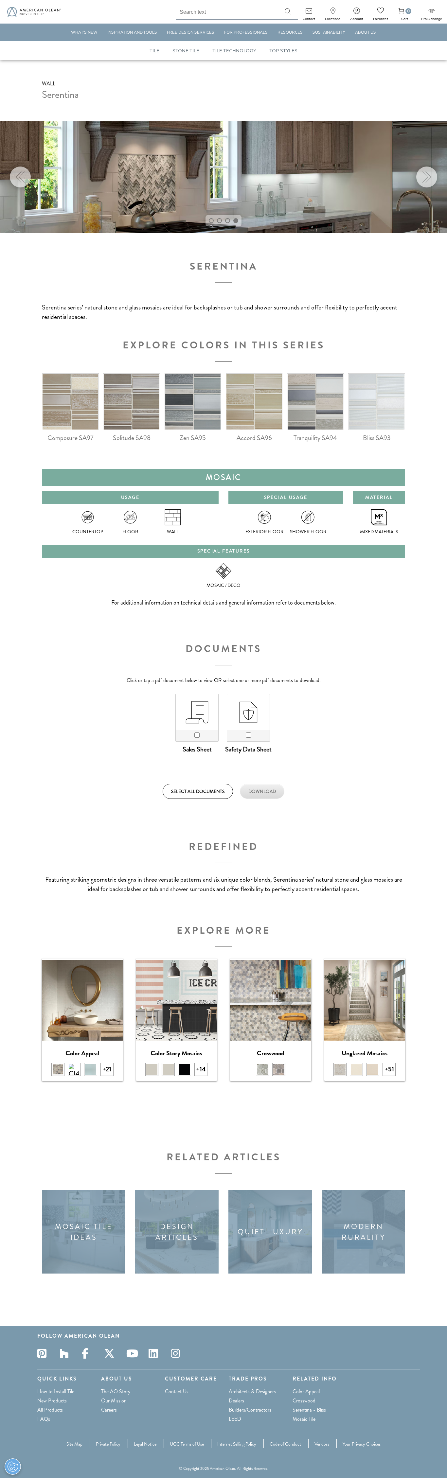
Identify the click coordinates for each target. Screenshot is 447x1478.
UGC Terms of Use (187, 1444)
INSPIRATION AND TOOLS (132, 32)
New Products (52, 1400)
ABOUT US (365, 32)
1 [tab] (211, 220)
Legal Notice (145, 1444)
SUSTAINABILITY (329, 32)
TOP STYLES (283, 51)
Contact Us (176, 1391)
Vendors (321, 1444)
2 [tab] (219, 220)
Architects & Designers (252, 1391)
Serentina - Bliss (309, 1410)
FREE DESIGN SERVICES (190, 32)
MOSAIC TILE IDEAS (84, 1232)
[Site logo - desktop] (34, 12)
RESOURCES (290, 32)
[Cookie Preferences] (13, 1466)
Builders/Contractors (250, 1410)
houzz (66, 1353)
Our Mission (114, 1400)
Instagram (177, 1353)
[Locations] (333, 13)
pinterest (43, 1353)
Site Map (74, 1444)
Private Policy (108, 1444)
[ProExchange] (431, 13)
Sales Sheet (197, 749)
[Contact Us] (309, 13)
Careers (109, 1410)
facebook (88, 1353)
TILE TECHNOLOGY (234, 51)
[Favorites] (380, 13)
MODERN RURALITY (363, 1232)
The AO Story (115, 1391)
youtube (132, 1353)
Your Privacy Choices (362, 1444)
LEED (235, 1419)
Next (426, 177)
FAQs (43, 1419)
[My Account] (356, 13)
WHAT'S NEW (84, 32)
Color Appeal (306, 1391)
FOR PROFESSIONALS (246, 32)
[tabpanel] (223, 177)
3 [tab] (227, 220)
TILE (154, 51)
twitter (110, 1353)
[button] (288, 11)
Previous (20, 177)
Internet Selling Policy (236, 1444)
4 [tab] (235, 220)
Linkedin (155, 1353)
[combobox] (227, 11)
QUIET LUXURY (270, 1232)
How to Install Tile (55, 1391)
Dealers (236, 1400)
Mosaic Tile (304, 1419)
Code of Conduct (285, 1444)
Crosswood (304, 1400)
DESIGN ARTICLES (176, 1232)
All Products (50, 1410)
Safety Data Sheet (248, 749)
